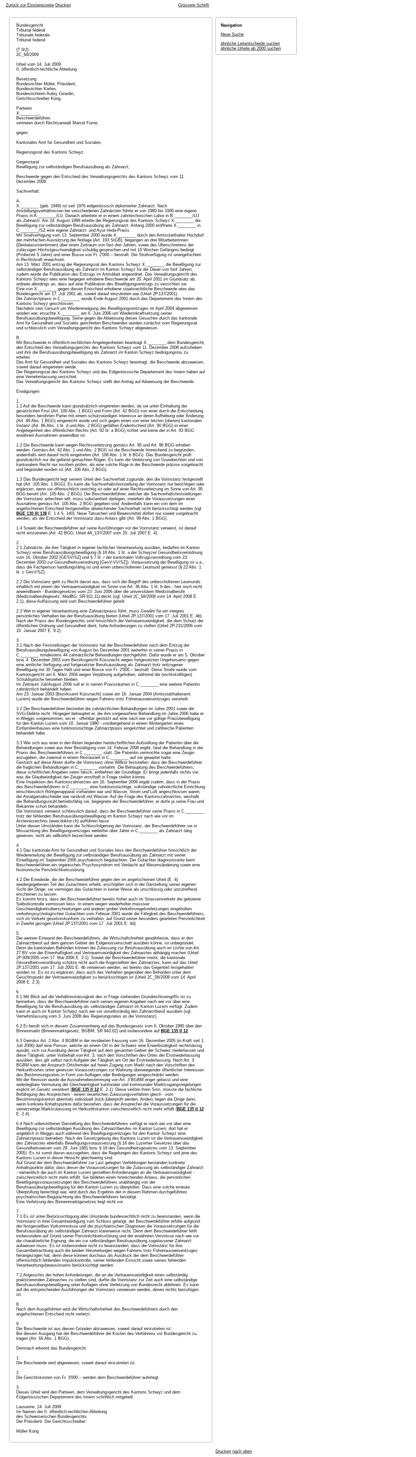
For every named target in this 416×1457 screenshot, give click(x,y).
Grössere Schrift (193, 5)
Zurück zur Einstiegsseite (30, 5)
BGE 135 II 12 (174, 1030)
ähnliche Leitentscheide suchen (250, 43)
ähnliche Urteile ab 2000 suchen (251, 48)
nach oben (242, 1451)
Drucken (63, 5)
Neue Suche (232, 34)
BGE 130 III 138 (31, 513)
